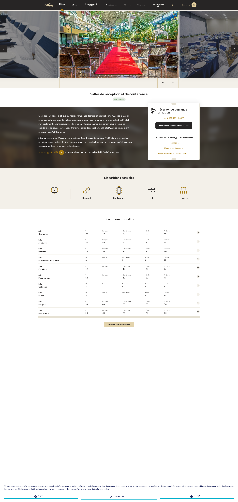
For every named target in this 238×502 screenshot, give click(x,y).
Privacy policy (102, 489)
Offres (74, 5)
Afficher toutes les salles (119, 324)
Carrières (141, 5)
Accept (197, 496)
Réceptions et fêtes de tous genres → (174, 153)
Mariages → (174, 143)
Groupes (127, 5)
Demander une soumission (171, 125)
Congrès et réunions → (173, 148)
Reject (40, 496)
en (173, 5)
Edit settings (119, 496)
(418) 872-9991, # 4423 (174, 118)
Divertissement (111, 5)
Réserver (186, 5)
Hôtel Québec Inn (119, 99)
